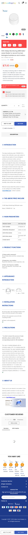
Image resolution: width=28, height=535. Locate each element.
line (10, 34)
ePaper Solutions (6, 484)
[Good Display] (10, 503)
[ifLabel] (17, 504)
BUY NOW (20, 124)
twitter (13, 34)
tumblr (23, 34)
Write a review (14, 423)
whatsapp (17, 34)
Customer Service (6, 481)
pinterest (20, 34)
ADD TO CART (7, 124)
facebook (7, 34)
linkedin (7, 37)
